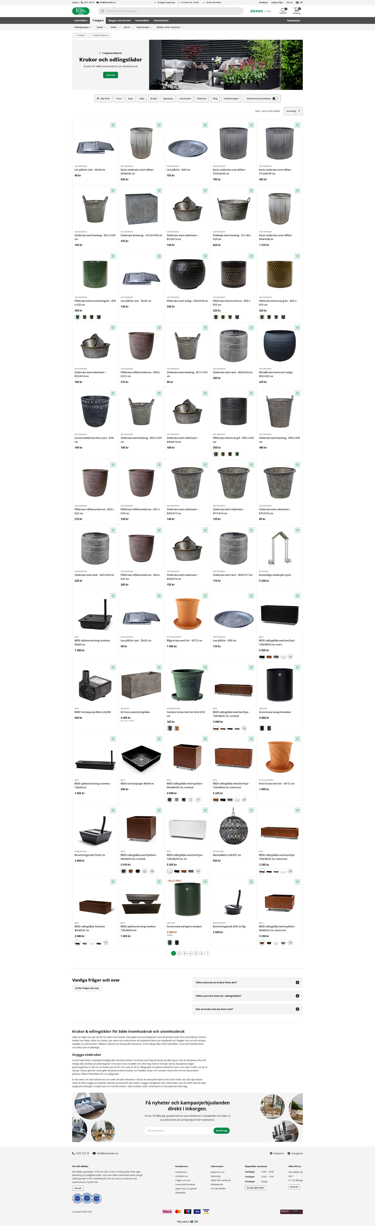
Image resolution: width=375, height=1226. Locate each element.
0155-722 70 (89, 2)
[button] (207, 953)
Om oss (289, 2)
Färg (215, 98)
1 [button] (173, 953)
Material (201, 98)
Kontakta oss (181, 1176)
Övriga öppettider (255, 1188)
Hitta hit (294, 1187)
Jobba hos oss (217, 1172)
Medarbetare (217, 1184)
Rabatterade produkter (259, 98)
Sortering (291, 111)
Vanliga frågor (277, 2)
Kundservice (181, 1172)
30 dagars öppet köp (166, 2)
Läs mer (110, 75)
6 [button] (201, 953)
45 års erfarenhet (213, 2)
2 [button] (179, 953)
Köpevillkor (180, 1192)
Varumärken (161, 20)
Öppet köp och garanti (186, 1188)
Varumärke (185, 98)
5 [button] (195, 953)
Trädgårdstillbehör (112, 53)
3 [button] (184, 953)
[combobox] (171, 11)
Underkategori (231, 98)
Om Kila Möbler (218, 1188)
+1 (198, 799)
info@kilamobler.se (107, 2)
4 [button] (190, 953)
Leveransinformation (185, 1184)
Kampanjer (293, 20)
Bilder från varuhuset (221, 1180)
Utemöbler (81, 20)
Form (119, 98)
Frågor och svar (182, 1180)
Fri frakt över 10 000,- (191, 2)
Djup (130, 98)
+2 (290, 656)
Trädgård (97, 20)
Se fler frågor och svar (87, 988)
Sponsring (215, 1176)
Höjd (141, 98)
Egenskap (168, 98)
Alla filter (105, 98)
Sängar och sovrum (119, 20)
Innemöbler (142, 20)
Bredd (154, 98)
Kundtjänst (263, 2)
